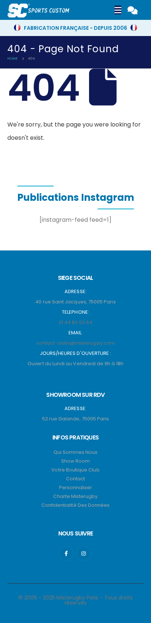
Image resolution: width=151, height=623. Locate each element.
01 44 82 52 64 (75, 322)
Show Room (75, 461)
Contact (75, 478)
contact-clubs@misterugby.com (75, 342)
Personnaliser (75, 487)
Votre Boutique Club (75, 469)
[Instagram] (83, 553)
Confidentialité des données (75, 505)
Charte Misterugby (75, 496)
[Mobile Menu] (117, 10)
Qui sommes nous (76, 452)
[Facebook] (66, 553)
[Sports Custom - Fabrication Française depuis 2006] (38, 10)
